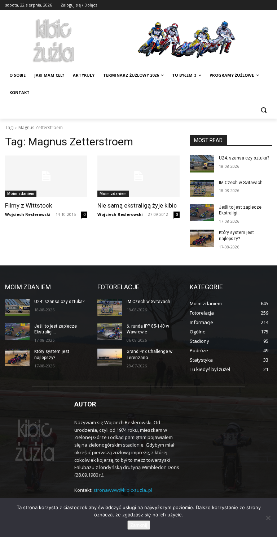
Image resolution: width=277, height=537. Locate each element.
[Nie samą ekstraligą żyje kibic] (138, 176)
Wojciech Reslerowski (27, 214)
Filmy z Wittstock (28, 205)
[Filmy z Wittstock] (46, 176)
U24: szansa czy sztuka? (244, 158)
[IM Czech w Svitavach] (202, 188)
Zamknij (138, 525)
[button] (263, 110)
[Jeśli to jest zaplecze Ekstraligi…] (202, 213)
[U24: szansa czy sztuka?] (202, 163)
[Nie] (268, 517)
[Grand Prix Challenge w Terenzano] (109, 357)
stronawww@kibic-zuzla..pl (122, 490)
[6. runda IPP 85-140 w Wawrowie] (109, 332)
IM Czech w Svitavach (241, 182)
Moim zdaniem (20, 193)
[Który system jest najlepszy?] (202, 238)
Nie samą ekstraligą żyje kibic (137, 205)
